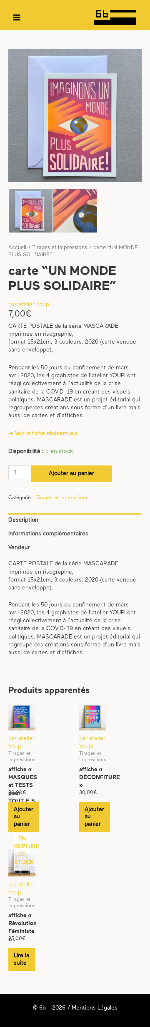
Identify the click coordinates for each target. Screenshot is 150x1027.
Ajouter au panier (71, 473)
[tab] (75, 520)
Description (23, 520)
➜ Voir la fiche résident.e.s (43, 433)
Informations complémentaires (48, 534)
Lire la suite (21, 959)
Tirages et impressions (59, 247)
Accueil (17, 247)
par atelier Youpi (29, 304)
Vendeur (19, 547)
